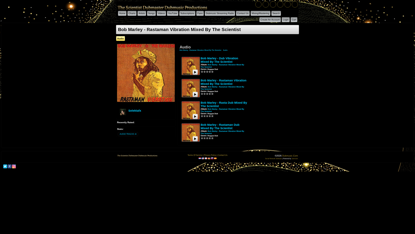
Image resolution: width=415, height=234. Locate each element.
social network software (273, 158)
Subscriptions (187, 13)
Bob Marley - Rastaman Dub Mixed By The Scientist (220, 126)
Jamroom (295, 158)
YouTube (172, 13)
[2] (203, 71)
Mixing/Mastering (260, 13)
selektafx (134, 110)
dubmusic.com (290, 155)
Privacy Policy (210, 155)
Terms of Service (195, 155)
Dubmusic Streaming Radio (220, 13)
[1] (202, 71)
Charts (132, 13)
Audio (225, 50)
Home (122, 13)
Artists (142, 13)
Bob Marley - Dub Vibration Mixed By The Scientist (219, 60)
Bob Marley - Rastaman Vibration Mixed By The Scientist (200, 50)
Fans (200, 13)
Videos (161, 13)
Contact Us (243, 13)
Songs (151, 13)
